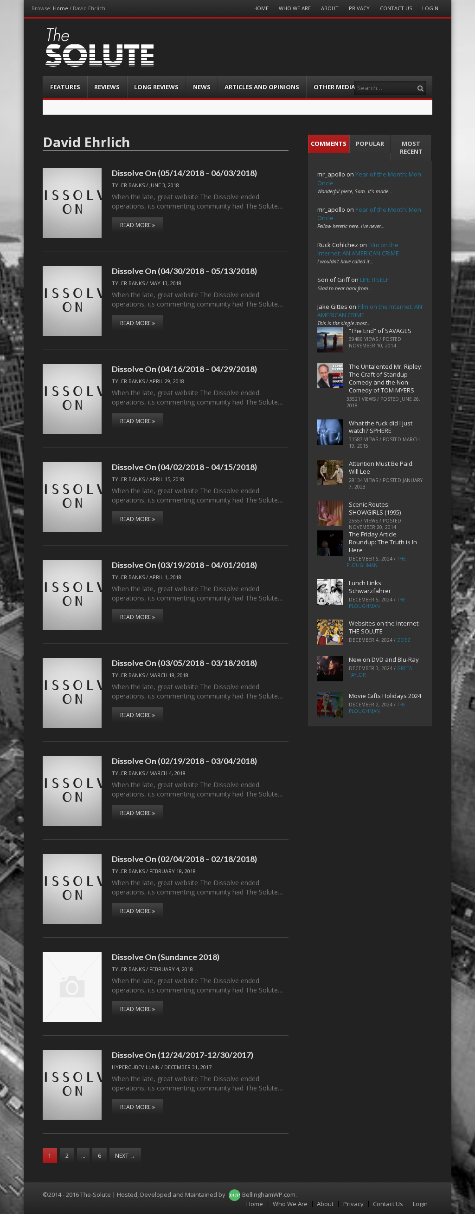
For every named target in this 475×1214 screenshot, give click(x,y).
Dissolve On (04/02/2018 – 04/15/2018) (184, 467)
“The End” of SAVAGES (380, 330)
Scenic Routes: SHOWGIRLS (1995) (375, 508)
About (330, 8)
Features (65, 87)
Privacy (359, 8)
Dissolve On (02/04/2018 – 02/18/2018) (184, 859)
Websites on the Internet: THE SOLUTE (384, 627)
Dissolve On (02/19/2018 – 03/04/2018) (184, 761)
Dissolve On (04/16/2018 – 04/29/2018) (184, 369)
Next (125, 1156)
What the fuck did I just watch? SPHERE (380, 427)
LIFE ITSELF (374, 279)
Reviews (107, 87)
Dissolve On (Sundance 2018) (165, 957)
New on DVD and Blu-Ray (384, 659)
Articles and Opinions (262, 87)
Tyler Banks (128, 185)
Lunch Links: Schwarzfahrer (370, 587)
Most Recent (411, 147)
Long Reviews (156, 87)
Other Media (334, 87)
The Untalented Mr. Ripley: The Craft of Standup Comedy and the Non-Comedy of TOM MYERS (386, 378)
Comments (329, 143)
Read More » (137, 225)
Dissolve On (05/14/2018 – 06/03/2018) (184, 173)
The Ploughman (376, 561)
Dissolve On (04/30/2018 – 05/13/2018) (184, 271)
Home (60, 8)
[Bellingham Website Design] (234, 1194)
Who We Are (295, 8)
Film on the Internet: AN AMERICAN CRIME (358, 249)
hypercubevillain (136, 1067)
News (202, 87)
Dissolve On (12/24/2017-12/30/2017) (182, 1055)
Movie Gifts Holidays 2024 (385, 696)
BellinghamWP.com (268, 1194)
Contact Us (396, 8)
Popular (370, 143)
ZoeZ (404, 640)
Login (430, 8)
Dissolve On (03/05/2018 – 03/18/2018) (184, 663)
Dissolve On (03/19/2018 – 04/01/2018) (184, 565)
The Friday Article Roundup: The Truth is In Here (383, 542)
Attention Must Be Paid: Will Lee (381, 467)
